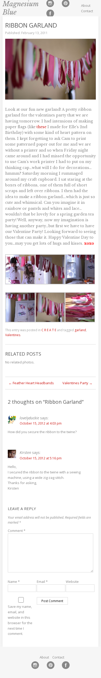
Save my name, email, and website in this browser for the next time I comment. (20, 620)
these (41, 127)
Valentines (12, 335)
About (85, 5)
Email (42, 581)
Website (72, 581)
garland (80, 330)
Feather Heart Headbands (31, 383)
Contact (87, 11)
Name (14, 581)
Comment (16, 530)
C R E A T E (48, 330)
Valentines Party (77, 383)
